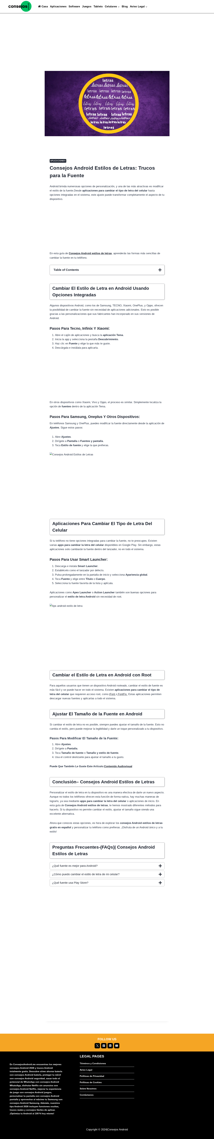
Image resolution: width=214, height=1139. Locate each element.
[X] (97, 1045)
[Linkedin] (110, 1045)
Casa (45, 6)
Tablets (98, 6)
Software (74, 6)
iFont (112, 694)
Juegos (86, 6)
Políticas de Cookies (91, 1082)
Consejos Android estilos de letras (90, 253)
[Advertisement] (107, 48)
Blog (125, 6)
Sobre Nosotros (88, 1088)
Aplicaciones (58, 6)
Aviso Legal (86, 1070)
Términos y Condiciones (93, 1063)
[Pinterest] (103, 1045)
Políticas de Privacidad (92, 1076)
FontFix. (122, 694)
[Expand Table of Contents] (160, 270)
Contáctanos (87, 1095)
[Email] (116, 1045)
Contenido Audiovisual (118, 766)
